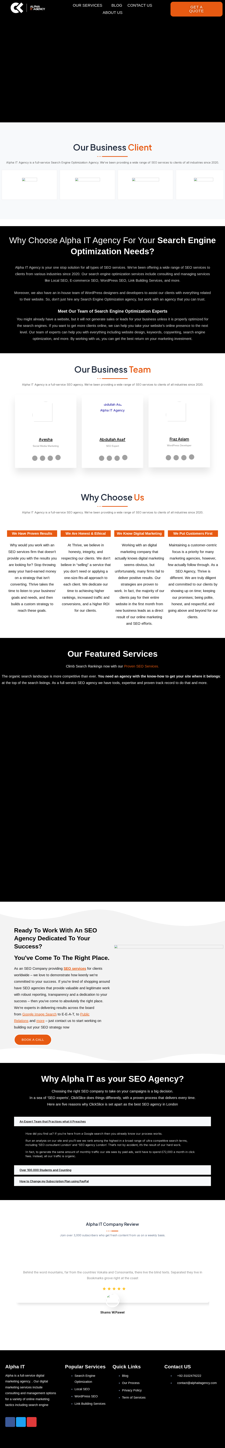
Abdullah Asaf (112, 439)
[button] (112, 1121)
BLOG (116, 5)
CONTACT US (139, 5)
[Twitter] (42, 458)
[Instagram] (124, 457)
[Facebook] (34, 458)
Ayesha (46, 439)
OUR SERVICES (87, 5)
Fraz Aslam (179, 438)
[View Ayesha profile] (45, 434)
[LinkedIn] (50, 458)
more (40, 1021)
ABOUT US (113, 12)
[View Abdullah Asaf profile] (112, 434)
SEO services (75, 968)
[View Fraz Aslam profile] (179, 433)
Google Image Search (39, 1014)
